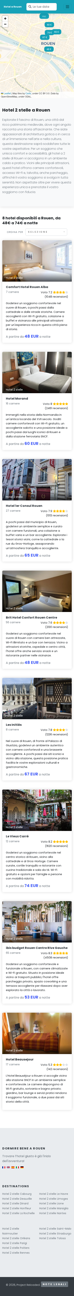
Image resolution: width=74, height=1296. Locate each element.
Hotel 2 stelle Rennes (16, 1253)
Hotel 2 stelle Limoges (53, 1199)
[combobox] (46, 232)
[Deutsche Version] (22, 1169)
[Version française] (3, 1169)
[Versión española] (12, 1169)
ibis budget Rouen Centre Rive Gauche (37, 948)
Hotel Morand (17, 398)
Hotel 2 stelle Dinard (15, 1203)
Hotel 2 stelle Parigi (14, 1243)
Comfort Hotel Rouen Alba (27, 287)
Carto (28, 93)
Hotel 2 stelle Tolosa (52, 1238)
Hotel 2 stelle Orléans (16, 1238)
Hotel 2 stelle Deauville (17, 1199)
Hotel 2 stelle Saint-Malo (55, 1229)
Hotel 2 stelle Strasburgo (55, 1233)
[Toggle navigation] (67, 7)
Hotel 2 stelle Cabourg (16, 1194)
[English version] (8, 1169)
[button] (49, 50)
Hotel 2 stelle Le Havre (53, 1194)
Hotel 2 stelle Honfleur (16, 1208)
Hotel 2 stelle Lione (51, 1203)
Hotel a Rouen (13, 6)
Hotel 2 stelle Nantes (52, 1213)
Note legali (55, 1284)
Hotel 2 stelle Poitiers (15, 1248)
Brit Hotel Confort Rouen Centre (31, 617)
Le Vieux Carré (17, 836)
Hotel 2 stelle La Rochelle (18, 1213)
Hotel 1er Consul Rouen (24, 506)
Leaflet (7, 93)
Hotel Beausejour (20, 1059)
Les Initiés (14, 725)
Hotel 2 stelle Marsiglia (53, 1208)
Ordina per (15, 232)
